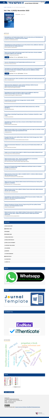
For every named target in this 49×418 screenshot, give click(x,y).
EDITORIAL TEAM (8, 228)
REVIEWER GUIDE (8, 234)
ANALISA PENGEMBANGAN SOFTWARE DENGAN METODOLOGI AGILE (20, 62)
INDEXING (7, 250)
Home (5, 7)
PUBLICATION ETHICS (9, 237)
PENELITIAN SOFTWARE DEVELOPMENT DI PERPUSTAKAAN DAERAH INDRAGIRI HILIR (23, 152)
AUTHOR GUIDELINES (9, 253)
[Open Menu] (4, 2)
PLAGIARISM (7, 248)
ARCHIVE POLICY (8, 256)
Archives (9, 7)
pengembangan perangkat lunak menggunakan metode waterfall (19, 100)
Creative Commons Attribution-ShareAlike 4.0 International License (27, 407)
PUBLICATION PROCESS (9, 239)
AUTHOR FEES (8, 259)
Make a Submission (9, 392)
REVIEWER (7, 231)
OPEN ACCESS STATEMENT (10, 242)
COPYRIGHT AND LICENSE (10, 245)
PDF (7, 57)
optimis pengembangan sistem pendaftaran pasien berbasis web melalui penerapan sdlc (24, 78)
